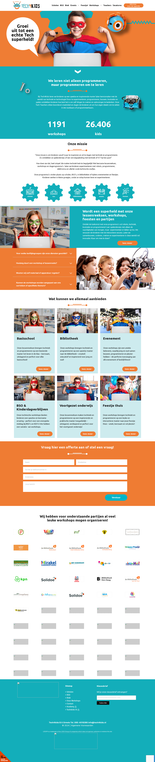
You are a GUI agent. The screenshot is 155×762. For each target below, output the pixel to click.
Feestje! (84, 5)
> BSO (67, 695)
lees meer (127, 243)
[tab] (44, 253)
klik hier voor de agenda (133, 5)
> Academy (70, 706)
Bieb (67, 5)
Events (73, 5)
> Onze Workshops (73, 701)
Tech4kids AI (72, 709)
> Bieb (68, 698)
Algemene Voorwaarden (82, 725)
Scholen (55, 5)
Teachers (107, 5)
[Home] (26, 5)
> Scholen (69, 692)
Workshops (94, 5)
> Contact (69, 703)
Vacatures (117, 5)
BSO (62, 5)
